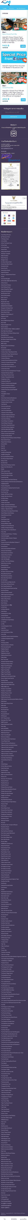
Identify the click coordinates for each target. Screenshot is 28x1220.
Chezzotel (3, 391)
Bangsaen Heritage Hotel (7, 308)
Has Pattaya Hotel (5, 519)
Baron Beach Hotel (5, 312)
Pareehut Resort (4, 785)
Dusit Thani (3, 450)
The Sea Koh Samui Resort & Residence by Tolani (12, 1052)
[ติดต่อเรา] (14, 133)
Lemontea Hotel (4, 630)
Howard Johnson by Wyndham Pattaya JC (10, 542)
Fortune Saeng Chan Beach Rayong (9, 479)
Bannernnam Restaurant (6, 310)
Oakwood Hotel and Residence (8, 743)
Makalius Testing (5, 651)
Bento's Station (4, 326)
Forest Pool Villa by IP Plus (7, 475)
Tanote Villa (4, 950)
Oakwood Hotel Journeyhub (7, 747)
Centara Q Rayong (5, 358)
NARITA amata (4, 722)
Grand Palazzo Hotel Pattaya (7, 513)
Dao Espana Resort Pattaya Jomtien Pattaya (11, 437)
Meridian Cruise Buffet (6, 688)
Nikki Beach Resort (5, 732)
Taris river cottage (5, 954)
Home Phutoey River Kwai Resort (8, 529)
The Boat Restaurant (6, 977)
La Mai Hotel (4, 607)
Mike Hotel (3, 705)
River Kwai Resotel (5, 835)
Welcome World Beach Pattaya (8, 1153)
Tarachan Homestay (5, 952)
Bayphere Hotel (4, 316)
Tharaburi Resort (5, 962)
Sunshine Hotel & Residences (7, 925)
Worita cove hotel (5, 1178)
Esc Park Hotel (4, 462)
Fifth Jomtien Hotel (5, 471)
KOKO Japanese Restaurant (7, 594)
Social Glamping (4, 902)
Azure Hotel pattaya (5, 295)
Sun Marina (3, 916)
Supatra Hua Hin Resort (6, 931)
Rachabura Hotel (5, 818)
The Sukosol (4, 1063)
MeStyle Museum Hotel (6, 693)
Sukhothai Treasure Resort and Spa (9, 912)
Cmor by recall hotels (6, 406)
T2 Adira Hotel (4, 942)
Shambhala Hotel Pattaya (7, 891)
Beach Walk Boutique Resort (7, 320)
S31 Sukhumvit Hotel (5, 866)
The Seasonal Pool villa (6, 1054)
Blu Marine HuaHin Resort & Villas (8, 339)
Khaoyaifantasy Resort (6, 573)
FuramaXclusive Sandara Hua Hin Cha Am (10, 488)
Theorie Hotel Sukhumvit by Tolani (9, 1080)
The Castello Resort (5, 981)
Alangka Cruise (4, 260)
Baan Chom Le (4, 297)
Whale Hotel (4, 1157)
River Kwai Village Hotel (6, 837)
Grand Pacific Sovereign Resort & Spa (9, 511)
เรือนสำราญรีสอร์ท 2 (5, 1207)
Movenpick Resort (5, 713)
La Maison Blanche (5, 609)
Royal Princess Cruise (6, 854)
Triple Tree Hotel (5, 1105)
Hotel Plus (3, 540)
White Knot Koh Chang (6, 1161)
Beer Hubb (3, 322)
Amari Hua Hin (4, 268)
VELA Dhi (3, 1124)
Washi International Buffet (7, 1147)
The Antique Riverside (6, 969)
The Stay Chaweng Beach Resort (8, 1061)
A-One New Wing (5, 247)
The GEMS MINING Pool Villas (7, 990)
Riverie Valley (4, 841)
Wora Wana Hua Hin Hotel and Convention (10, 1176)
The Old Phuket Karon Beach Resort (9, 1017)
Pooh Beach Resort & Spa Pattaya (8, 801)
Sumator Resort (4, 914)
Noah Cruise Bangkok (6, 734)
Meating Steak (4, 680)
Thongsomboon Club (5, 1084)
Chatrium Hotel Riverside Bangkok (8, 383)
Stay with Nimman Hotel (6, 910)
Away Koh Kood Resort (6, 291)
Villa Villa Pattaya (5, 1136)
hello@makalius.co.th (7, 148)
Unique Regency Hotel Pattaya (8, 1115)
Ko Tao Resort (4, 580)
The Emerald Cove (5, 985)
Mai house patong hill (6, 647)
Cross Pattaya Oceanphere (7, 421)
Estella (2, 469)
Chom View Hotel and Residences (8, 398)
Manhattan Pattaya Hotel (6, 663)
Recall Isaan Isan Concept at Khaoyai (9, 824)
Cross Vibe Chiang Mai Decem (8, 425)
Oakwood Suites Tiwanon (7, 753)
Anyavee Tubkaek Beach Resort (8, 274)
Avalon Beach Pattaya (6, 285)
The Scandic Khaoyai (5, 1050)
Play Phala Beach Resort (6, 799)
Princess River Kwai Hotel (6, 810)
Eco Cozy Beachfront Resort (7, 456)
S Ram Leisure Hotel (5, 862)
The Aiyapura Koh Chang (6, 967)
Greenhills (3, 517)
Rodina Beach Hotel (5, 847)
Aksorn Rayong (4, 257)
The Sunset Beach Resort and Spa (8, 1067)
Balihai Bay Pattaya (5, 303)
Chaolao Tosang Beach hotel (7, 377)
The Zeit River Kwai (5, 1073)
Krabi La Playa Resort (5, 598)
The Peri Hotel (4, 1027)
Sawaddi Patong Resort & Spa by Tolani (10, 879)
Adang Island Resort (5, 251)
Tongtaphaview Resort (6, 1096)
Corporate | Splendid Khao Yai (7, 416)
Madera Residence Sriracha (7, 644)
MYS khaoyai (4, 716)
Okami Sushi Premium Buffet (7, 755)
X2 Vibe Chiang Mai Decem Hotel (8, 1190)
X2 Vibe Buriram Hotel (6, 1188)
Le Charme (3, 621)
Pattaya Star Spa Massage (7, 793)
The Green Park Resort (6, 992)
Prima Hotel (3, 806)
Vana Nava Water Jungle (6, 1117)
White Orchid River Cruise (7, 1163)
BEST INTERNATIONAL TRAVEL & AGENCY (10, 329)
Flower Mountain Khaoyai (6, 473)
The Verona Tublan (5, 1069)
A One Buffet (4, 241)
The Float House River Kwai (7, 988)
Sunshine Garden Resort (6, 921)
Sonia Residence (5, 906)
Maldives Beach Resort (6, 655)
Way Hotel (3, 1151)
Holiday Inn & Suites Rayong (7, 525)
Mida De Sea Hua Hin (5, 697)
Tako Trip (3, 944)
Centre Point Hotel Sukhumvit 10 (8, 366)
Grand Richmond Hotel (6, 515)
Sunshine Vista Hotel (5, 929)
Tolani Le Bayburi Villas (6, 1090)
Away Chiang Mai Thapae (7, 289)
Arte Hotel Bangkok (5, 278)
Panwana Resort (4, 780)
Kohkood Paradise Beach (6, 592)
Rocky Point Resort (5, 845)
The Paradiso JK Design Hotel (7, 1021)
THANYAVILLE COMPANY (6, 960)
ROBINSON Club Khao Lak (7, 843)
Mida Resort (4, 701)
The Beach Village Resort (7, 973)
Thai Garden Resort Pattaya (7, 958)
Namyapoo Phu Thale (6, 720)
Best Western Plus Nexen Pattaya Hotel (10, 333)
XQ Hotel (3, 1193)
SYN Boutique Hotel (5, 937)
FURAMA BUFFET (5, 483)
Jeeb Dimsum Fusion (5, 557)
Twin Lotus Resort (5, 1109)
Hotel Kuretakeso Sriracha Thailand (9, 538)
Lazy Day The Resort (5, 617)
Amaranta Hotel (4, 266)
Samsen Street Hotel (6, 872)
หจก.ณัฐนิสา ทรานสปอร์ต (6, 1203)
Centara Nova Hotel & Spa (7, 356)
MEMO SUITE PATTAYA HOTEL (7, 684)
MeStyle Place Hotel (5, 695)
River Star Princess (5, 839)
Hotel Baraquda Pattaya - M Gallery (9, 534)
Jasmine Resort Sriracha (6, 554)
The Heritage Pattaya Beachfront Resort (10, 994)
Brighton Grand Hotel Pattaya (7, 345)
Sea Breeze (3, 883)
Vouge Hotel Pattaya (5, 1144)
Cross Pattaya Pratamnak (6, 423)
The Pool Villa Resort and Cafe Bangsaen (10, 1031)
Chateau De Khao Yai (5, 381)
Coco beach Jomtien (5, 408)
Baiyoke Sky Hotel (5, 301)
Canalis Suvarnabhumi (6, 349)
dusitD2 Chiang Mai (5, 454)
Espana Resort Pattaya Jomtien (8, 465)
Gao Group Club (4, 492)
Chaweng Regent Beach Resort (8, 387)
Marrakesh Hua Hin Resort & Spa (8, 676)
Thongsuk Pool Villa (5, 1086)
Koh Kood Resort (4, 590)
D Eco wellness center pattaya (8, 431)
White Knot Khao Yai (5, 1159)
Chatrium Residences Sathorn (7, 385)
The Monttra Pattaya (5, 1013)
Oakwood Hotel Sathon (6, 749)
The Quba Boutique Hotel (7, 1038)
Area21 (2, 276)
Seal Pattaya (4, 887)
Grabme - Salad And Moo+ (7, 508)
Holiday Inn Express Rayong (7, 527)
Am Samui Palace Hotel (6, 262)
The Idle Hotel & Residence (7, 996)
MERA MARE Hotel (5, 686)
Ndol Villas (3, 726)
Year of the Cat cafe (5, 1195)
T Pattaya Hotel (4, 939)
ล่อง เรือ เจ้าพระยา (21, 8)
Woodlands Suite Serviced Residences (9, 1172)
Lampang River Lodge (6, 613)
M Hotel (3, 640)
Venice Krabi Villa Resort (6, 1128)
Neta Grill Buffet (4, 728)
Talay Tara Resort (5, 946)
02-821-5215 (3, 151)
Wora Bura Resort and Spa (7, 1174)
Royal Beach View (5, 849)
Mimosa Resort (4, 707)
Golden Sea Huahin (5, 502)
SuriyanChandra (4, 933)
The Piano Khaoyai (5, 1029)
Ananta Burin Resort (5, 270)
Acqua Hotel (4, 249)
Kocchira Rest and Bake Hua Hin (8, 582)
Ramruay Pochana (5, 820)
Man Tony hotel (4, 659)
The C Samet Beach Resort (7, 979)
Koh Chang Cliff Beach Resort (7, 584)
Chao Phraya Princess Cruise (7, 375)
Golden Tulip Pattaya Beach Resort (9, 506)
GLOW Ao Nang (4, 498)
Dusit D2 (3, 446)
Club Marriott (4, 404)
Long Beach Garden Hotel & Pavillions (9, 636)
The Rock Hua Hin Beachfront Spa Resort (10, 1042)
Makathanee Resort (5, 653)
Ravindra (3, 822)
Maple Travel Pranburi (6, 674)
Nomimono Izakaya (5, 737)
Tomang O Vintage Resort (7, 1094)
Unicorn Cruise (4, 1113)
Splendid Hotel (4, 908)
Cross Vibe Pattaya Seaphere (7, 427)
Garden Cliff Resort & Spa (7, 494)
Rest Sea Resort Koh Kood (7, 831)
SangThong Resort (5, 877)
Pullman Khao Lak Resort (6, 812)
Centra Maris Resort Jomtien (7, 364)
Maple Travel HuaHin (5, 667)
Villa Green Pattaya (5, 1134)
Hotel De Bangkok (5, 536)
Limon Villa (3, 634)
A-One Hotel (4, 245)
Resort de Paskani (5, 829)
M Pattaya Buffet (5, 642)
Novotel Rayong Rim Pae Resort (8, 739)
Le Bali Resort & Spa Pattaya (7, 619)
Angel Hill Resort (5, 272)
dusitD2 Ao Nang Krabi (6, 452)
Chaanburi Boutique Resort (7, 372)
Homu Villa (3, 531)
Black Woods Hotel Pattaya (7, 337)
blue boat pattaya (5, 341)
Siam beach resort (5, 896)
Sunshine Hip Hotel (5, 923)
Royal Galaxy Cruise (5, 852)
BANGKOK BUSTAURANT (6, 306)
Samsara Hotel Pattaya (6, 870)
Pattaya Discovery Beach (6, 787)
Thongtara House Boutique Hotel (8, 1088)
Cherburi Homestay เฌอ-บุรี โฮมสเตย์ (9, 389)
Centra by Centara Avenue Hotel (8, 362)
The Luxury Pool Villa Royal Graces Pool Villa (11, 1002)
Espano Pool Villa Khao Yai (6, 467)
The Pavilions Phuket (5, 1025)
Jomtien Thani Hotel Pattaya (7, 561)
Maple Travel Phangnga (6, 665)
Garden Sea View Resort (6, 496)
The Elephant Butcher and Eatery (8, 983)
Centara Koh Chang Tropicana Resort (9, 354)
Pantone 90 (3, 776)
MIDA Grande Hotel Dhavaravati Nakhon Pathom (12, 699)
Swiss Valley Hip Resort (6, 935)
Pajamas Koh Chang (5, 772)
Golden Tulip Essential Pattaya (8, 504)
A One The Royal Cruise (6, 243)
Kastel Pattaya (4, 569)
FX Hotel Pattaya (5, 490)
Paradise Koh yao (5, 783)
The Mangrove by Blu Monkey (7, 1006)
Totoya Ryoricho (4, 1098)
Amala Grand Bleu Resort (6, 264)
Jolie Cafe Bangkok (5, 559)
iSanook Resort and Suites (7, 552)
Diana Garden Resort (5, 439)
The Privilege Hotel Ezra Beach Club (9, 1034)
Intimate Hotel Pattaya (6, 550)
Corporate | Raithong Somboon (8, 414)
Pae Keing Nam (4, 770)
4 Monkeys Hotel (5, 239)
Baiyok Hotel (4, 299)
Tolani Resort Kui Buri (6, 1092)
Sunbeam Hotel (4, 919)
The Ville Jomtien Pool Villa (7, 1071)
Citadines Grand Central (6, 402)
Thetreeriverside (5, 1082)
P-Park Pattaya (4, 764)
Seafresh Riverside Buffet (7, 885)
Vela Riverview (4, 1126)
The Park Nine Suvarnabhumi (7, 1023)
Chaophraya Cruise (5, 379)
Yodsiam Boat (4, 1197)
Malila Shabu (4, 657)
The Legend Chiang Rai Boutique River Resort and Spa (13, 1000)
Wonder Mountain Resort (6, 1167)
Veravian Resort (4, 1130)
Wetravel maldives (5, 1155)
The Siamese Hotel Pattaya (7, 1057)
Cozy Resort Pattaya (5, 419)
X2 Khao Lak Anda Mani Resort (8, 1184)
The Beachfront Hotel (6, 975)
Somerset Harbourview (6, 904)
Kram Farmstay (4, 601)
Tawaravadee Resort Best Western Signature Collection (13, 956)
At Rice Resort (4, 283)
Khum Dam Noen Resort (6, 578)
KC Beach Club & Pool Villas (7, 571)
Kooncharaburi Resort (6, 596)
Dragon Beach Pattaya (6, 442)
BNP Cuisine (4, 343)
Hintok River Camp (5, 521)
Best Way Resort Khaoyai (6, 331)
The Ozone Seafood (5, 1019)
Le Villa (2, 624)
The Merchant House (6, 1008)
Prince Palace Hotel (5, 808)
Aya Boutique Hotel (5, 293)
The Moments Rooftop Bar (7, 1011)
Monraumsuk (4, 711)
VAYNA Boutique (4, 1119)
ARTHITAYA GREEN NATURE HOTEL (9, 280)
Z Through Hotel (5, 1199)
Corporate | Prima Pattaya (7, 412)
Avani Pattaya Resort (5, 287)
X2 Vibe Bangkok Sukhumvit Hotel (8, 1186)
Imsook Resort (4, 546)
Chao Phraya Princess (6, 234)
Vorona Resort (4, 1142)
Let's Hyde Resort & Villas (7, 632)
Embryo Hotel (4, 460)
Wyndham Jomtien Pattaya (7, 1182)
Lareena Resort (4, 615)
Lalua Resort (4, 611)
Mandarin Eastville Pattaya (7, 661)
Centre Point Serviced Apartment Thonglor (10, 370)
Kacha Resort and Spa (6, 563)
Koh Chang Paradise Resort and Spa (9, 588)
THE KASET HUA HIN (5, 998)
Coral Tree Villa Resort (6, 410)
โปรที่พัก (5, 8)
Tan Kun (3, 948)
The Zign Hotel (4, 1075)
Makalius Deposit (5, 649)
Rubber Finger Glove (5, 858)
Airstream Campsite (5, 253)
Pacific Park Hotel (5, 768)
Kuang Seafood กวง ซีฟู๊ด (6, 605)
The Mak (3, 1004)
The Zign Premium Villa (6, 1078)
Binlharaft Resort (5, 335)
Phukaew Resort (4, 797)
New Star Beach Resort (6, 730)
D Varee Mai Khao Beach (6, 435)
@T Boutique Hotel (5, 236)
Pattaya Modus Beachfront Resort (8, 789)
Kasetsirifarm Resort (5, 567)
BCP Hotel (3, 318)
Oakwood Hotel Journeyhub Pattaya (9, 745)
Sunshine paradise (5, 927)
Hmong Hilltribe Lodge (6, 523)
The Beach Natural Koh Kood (7, 971)
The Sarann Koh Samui (6, 1048)
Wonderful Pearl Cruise (6, 1170)
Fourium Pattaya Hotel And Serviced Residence (11, 481)
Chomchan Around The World (7, 400)
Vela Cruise (3, 1121)
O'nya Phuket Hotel (5, 741)
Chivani (3, 395)
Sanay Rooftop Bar (5, 875)
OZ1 (2, 762)
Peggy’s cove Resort (5, 795)
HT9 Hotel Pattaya (5, 544)
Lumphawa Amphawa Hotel (7, 638)
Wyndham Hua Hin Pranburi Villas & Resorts (10, 1180)
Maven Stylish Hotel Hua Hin (7, 678)
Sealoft (2, 889)
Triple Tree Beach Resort (6, 1103)
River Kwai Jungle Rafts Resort (8, 833)
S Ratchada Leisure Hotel (6, 864)
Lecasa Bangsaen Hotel (6, 626)
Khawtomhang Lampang (6, 575)
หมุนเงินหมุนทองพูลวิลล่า (6, 1205)
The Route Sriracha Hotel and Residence (10, 1044)
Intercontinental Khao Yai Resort (8, 548)
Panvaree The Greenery (6, 778)
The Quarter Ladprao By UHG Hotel (9, 1036)
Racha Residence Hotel (6, 816)
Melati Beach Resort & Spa (7, 682)
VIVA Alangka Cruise (5, 1138)
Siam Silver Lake (4, 898)
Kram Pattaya (4, 603)
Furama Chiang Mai (5, 485)
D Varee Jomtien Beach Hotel (7, 433)
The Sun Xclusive (5, 1065)
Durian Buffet (4, 444)
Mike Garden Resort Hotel (7, 703)
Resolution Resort (5, 826)
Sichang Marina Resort (6, 900)
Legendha (3, 628)
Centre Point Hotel (5, 368)
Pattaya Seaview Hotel (6, 791)
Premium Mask (4, 803)
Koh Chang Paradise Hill (6, 586)
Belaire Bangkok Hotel (6, 324)
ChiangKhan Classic (5, 393)
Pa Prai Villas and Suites (6, 766)
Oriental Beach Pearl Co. (6, 760)
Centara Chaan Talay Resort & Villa (9, 352)
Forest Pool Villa (4, 477)
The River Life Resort (6, 1040)
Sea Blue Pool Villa (5, 881)
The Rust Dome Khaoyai (6, 1046)
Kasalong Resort (4, 565)
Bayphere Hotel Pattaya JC (7, 314)
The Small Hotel (4, 1059)
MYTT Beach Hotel (5, 718)
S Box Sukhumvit (4, 860)
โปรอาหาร (11, 8)
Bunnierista (3, 347)
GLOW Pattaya (4, 500)
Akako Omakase (4, 255)
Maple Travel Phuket (5, 672)
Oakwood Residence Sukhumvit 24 (9, 751)
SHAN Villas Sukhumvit (6, 893)
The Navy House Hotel (6, 1015)
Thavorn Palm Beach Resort (7, 965)
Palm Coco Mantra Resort (6, 774)
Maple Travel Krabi (5, 670)
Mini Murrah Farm (5, 709)
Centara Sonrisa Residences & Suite (9, 360)
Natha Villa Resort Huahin (7, 724)
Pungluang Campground (6, 814)
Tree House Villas (5, 1101)
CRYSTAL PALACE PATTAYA (7, 429)
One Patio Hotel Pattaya (6, 757)
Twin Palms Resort (5, 1111)
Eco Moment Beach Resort (7, 458)
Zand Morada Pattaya (6, 1201)
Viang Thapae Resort (6, 1132)
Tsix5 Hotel (3, 1107)
